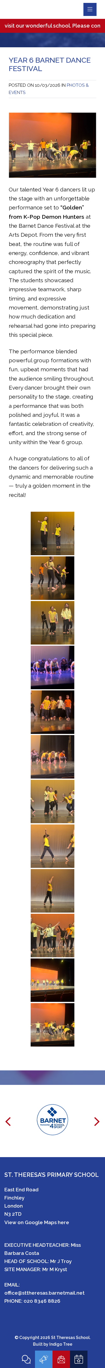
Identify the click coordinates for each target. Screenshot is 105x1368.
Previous (8, 1125)
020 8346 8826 (42, 1301)
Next (97, 1125)
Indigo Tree (60, 1344)
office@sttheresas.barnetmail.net (44, 1293)
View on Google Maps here (36, 1222)
